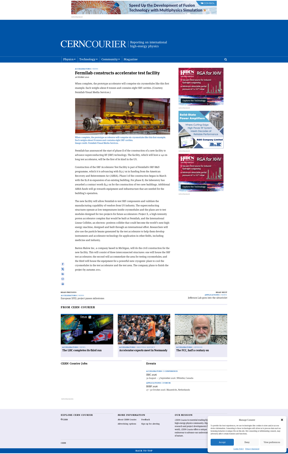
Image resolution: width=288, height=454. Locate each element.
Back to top (144, 450)
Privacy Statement (252, 449)
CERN (63, 443)
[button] (282, 419)
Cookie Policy (238, 449)
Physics (68, 59)
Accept (222, 442)
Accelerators (83, 69)
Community (109, 59)
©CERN (64, 419)
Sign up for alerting (150, 424)
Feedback (145, 419)
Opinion (198, 347)
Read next (221, 292)
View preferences (272, 442)
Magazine (131, 59)
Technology (87, 59)
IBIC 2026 (151, 374)
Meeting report (146, 347)
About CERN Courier (127, 419)
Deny (247, 442)
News (95, 69)
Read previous (68, 292)
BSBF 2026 (152, 386)
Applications (212, 295)
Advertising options (127, 424)
